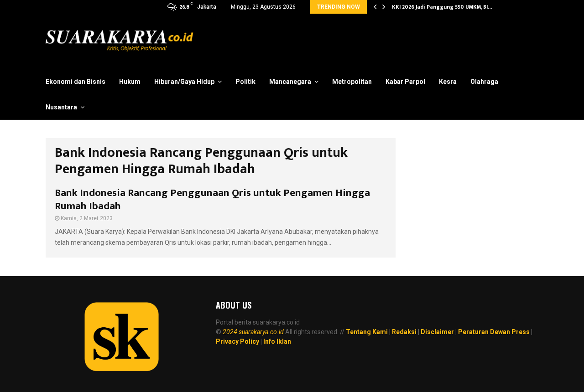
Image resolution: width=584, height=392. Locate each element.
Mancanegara (290, 81)
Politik (245, 81)
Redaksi (404, 331)
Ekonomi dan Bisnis (75, 81)
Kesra (448, 81)
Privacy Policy (237, 341)
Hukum (130, 81)
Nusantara (61, 107)
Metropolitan (352, 81)
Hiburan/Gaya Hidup (184, 81)
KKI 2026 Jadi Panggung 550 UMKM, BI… (443, 6)
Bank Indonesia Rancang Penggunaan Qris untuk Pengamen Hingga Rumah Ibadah (212, 199)
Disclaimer (437, 331)
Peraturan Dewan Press (494, 331)
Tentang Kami (367, 331)
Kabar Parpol (405, 81)
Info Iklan (277, 341)
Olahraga (484, 81)
